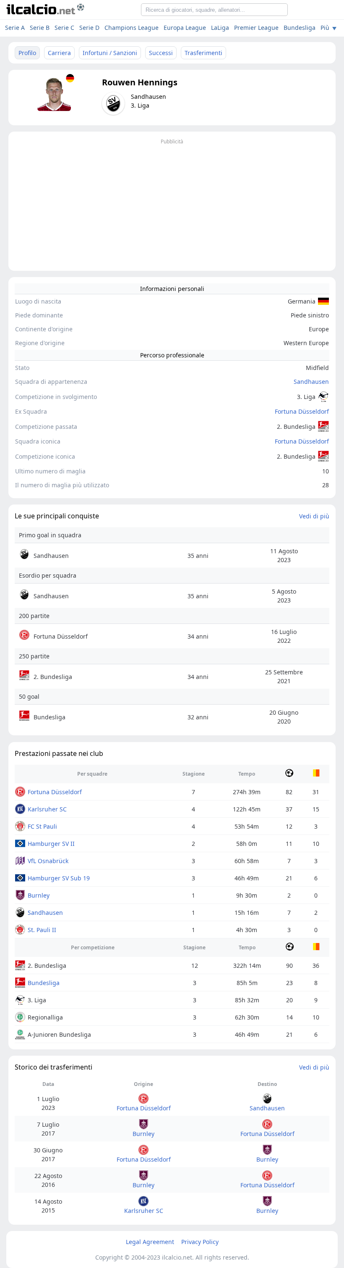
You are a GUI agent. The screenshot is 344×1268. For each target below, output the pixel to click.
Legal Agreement (150, 1242)
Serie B (40, 28)
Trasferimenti (203, 53)
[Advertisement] (172, 205)
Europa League (185, 28)
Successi (161, 53)
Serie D (89, 28)
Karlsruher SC (47, 809)
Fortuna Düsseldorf (302, 411)
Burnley (39, 895)
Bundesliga (299, 28)
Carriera (59, 53)
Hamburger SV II (51, 844)
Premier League (256, 28)
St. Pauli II (42, 930)
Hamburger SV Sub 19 (59, 878)
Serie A (15, 28)
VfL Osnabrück (48, 861)
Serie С (64, 28)
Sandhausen (311, 382)
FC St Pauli (42, 826)
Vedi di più (314, 516)
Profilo (27, 53)
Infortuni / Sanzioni (110, 53)
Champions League (131, 28)
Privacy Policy (200, 1242)
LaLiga (220, 28)
